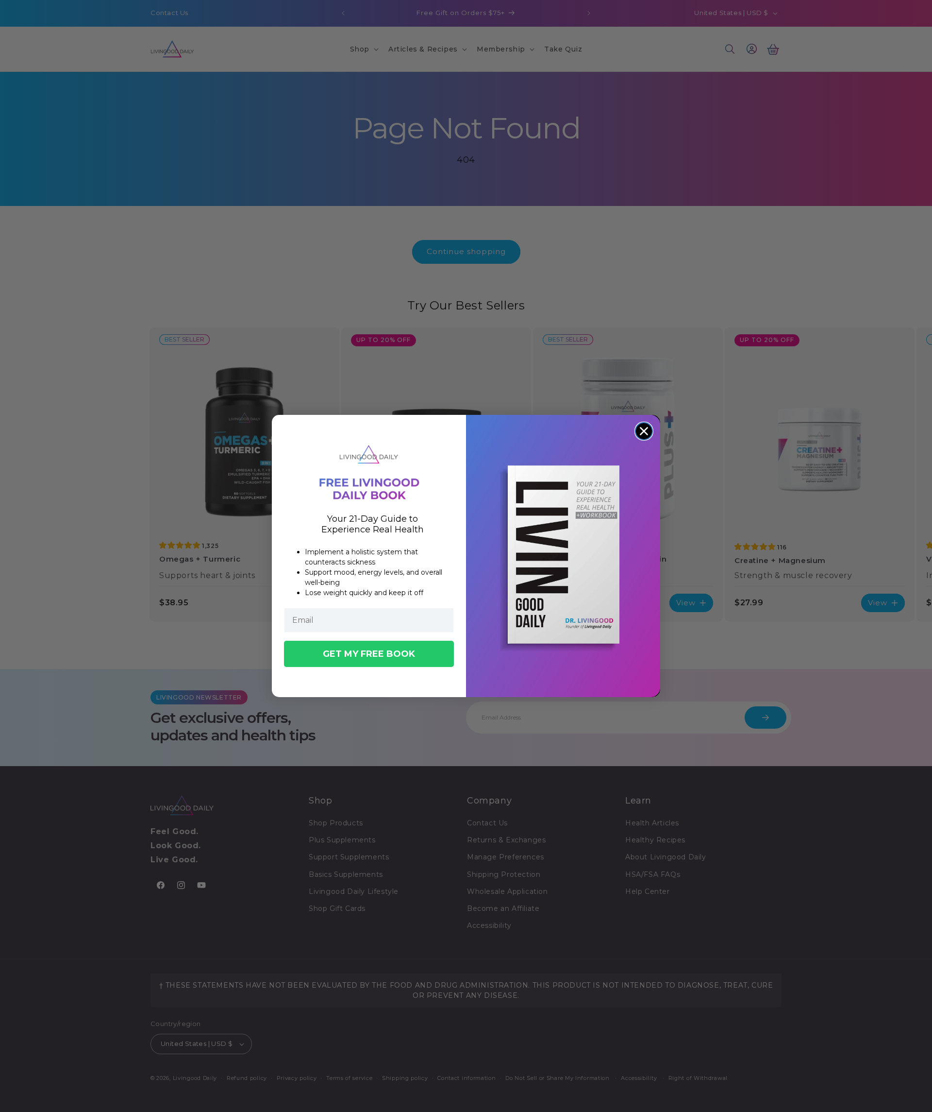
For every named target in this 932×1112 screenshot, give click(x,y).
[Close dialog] (643, 431)
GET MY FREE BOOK (369, 654)
